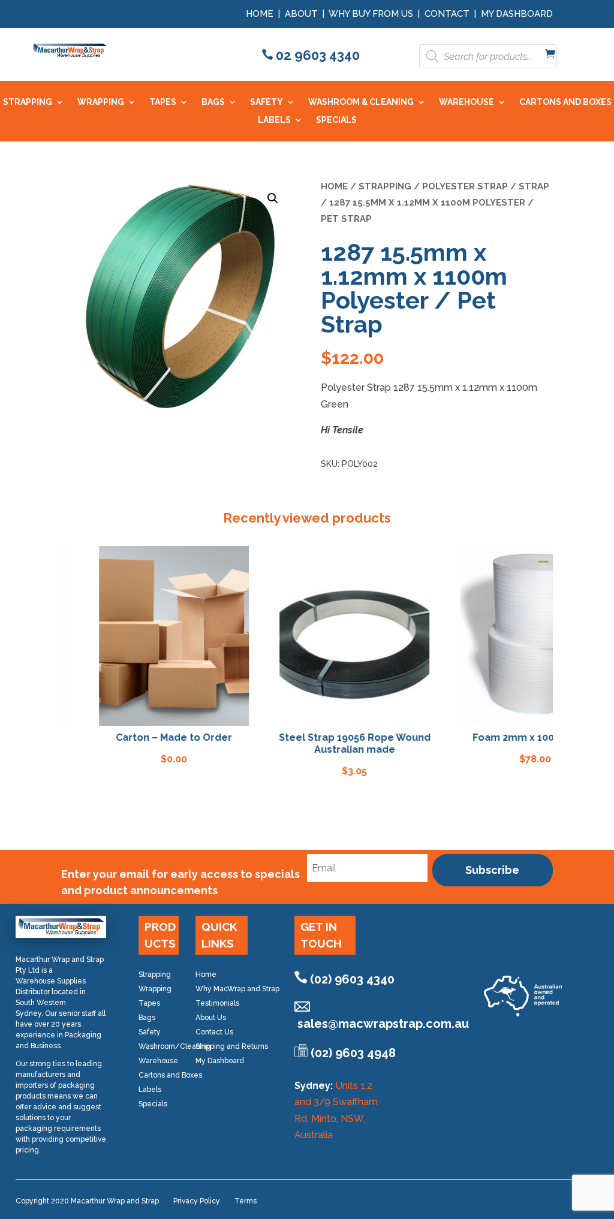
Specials (153, 1104)
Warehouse (158, 1061)
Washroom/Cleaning (175, 1046)
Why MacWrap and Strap (237, 989)
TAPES (162, 102)
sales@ (383, 1023)
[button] (273, 198)
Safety (150, 1032)
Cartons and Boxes (170, 1075)
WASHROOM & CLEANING (361, 102)
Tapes (149, 1003)
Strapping (385, 186)
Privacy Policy (196, 1201)
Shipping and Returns (231, 1046)
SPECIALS (336, 120)
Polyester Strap (465, 186)
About (301, 13)
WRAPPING (100, 102)
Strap (534, 186)
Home (259, 13)
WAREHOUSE (466, 102)
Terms (245, 1201)
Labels (150, 1089)
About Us (210, 1017)
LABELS (274, 120)
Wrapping (155, 989)
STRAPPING (27, 102)
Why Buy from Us (372, 13)
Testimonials (217, 1003)
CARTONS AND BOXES (565, 102)
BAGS (213, 102)
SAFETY (266, 102)
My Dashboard (517, 13)
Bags (147, 1017)
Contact (447, 13)
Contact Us (214, 1032)
